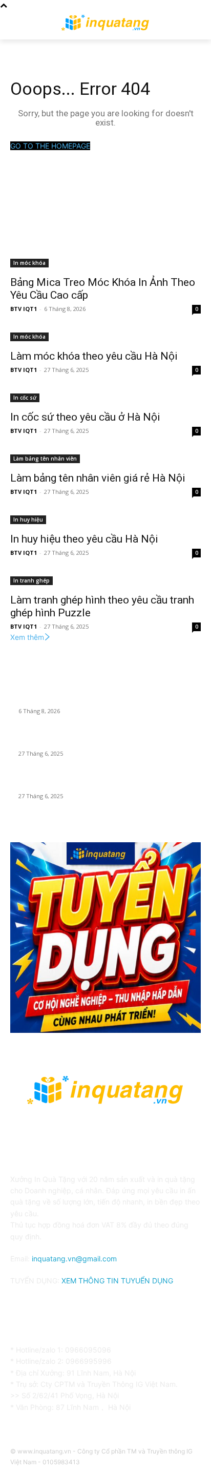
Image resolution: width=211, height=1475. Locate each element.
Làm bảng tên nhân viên (45, 458)
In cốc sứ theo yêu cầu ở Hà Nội (85, 417)
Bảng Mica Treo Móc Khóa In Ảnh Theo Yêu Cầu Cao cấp (108, 699)
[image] (105, 937)
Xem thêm (27, 637)
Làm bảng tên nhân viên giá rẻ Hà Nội (97, 478)
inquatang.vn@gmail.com (74, 1258)
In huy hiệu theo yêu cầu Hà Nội (84, 539)
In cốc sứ (24, 397)
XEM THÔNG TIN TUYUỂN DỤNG (117, 1280)
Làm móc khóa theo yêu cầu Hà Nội (94, 356)
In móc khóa (29, 262)
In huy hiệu (28, 519)
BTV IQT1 (23, 309)
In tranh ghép (31, 580)
